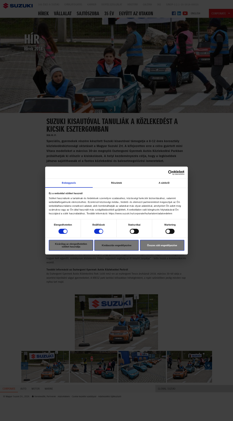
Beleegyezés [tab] (69, 182)
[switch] (98, 231)
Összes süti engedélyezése (162, 245)
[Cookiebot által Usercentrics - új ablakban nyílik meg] (170, 172)
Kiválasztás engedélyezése (116, 245)
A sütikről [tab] (164, 182)
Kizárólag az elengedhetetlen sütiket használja (71, 245)
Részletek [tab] (116, 182)
